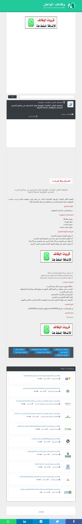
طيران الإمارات (54, 480)
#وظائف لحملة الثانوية (62, 355)
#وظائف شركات (19, 349)
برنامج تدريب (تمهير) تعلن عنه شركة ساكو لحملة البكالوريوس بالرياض (40, 489)
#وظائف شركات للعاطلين (43, 352)
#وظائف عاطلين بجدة (20, 352)
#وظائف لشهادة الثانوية (62, 349)
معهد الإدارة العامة (53, 391)
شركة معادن (55, 454)
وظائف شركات (66, 114)
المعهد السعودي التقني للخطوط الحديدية (47, 404)
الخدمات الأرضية (54, 429)
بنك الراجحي (55, 467)
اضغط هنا (69, 317)
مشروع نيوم (55, 442)
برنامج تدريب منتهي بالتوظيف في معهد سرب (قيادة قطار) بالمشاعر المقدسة (38, 401)
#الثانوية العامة (64, 352)
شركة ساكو (55, 492)
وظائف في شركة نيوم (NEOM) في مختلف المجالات (46, 439)
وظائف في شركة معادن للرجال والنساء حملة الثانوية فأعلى (43, 451)
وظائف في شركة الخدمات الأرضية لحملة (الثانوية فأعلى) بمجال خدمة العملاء (38, 426)
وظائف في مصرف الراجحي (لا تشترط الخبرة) (47, 464)
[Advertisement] (41, 47)
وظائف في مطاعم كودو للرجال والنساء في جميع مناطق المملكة (42, 376)
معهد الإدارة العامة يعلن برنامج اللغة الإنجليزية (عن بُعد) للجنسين (41, 388)
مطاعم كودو (55, 379)
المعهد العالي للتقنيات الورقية (50, 103)
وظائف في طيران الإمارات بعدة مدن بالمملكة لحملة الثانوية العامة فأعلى (40, 477)
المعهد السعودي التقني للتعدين (49, 416)
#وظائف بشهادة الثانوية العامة (39, 349)
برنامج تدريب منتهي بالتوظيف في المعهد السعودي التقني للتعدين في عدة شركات (37, 413)
